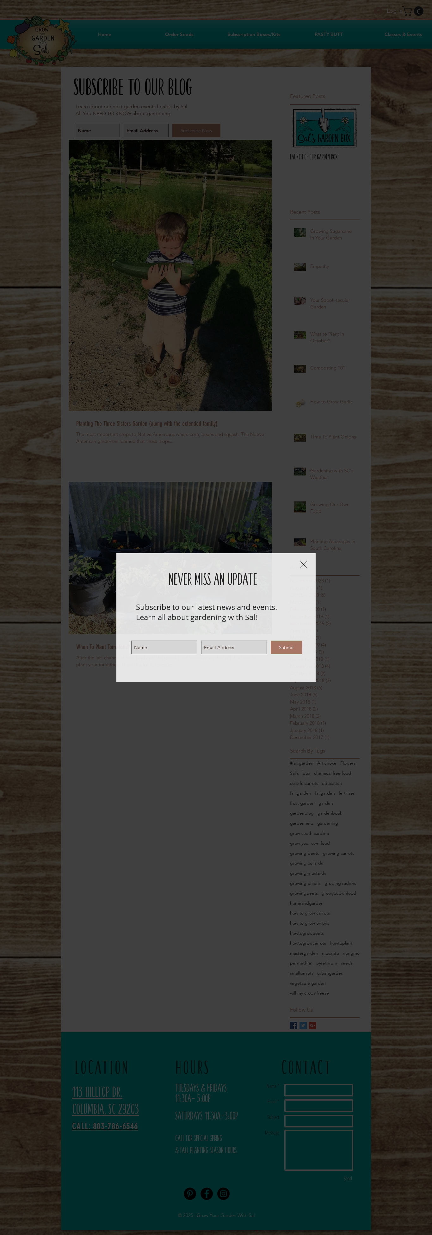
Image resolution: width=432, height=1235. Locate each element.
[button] (303, 565)
